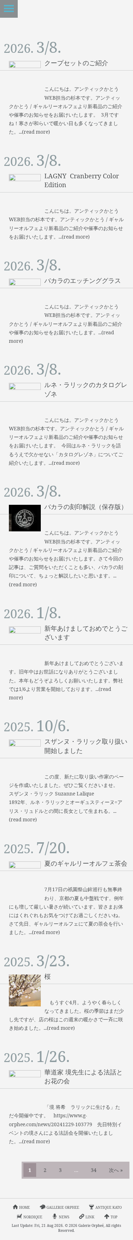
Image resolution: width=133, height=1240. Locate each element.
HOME (24, 1207)
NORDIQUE (32, 1216)
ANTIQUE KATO (108, 1207)
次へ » (116, 1170)
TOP (114, 1216)
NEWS (64, 1216)
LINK (89, 1216)
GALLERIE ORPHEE (62, 1207)
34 (93, 1170)
